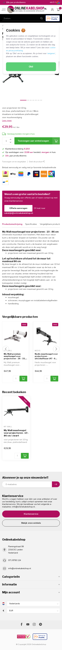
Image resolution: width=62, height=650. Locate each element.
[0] (58, 9)
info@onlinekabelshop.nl (23, 506)
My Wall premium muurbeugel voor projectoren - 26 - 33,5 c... (15, 356)
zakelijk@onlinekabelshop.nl (18, 213)
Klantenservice (31, 514)
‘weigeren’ (51, 54)
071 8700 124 (14, 560)
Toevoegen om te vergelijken (14, 161)
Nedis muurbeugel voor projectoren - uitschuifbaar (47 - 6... (46, 356)
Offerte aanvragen (18, 208)
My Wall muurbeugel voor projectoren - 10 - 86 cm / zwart (16, 433)
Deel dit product (36, 161)
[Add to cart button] (25, 456)
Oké (31, 67)
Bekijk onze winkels (31, 523)
